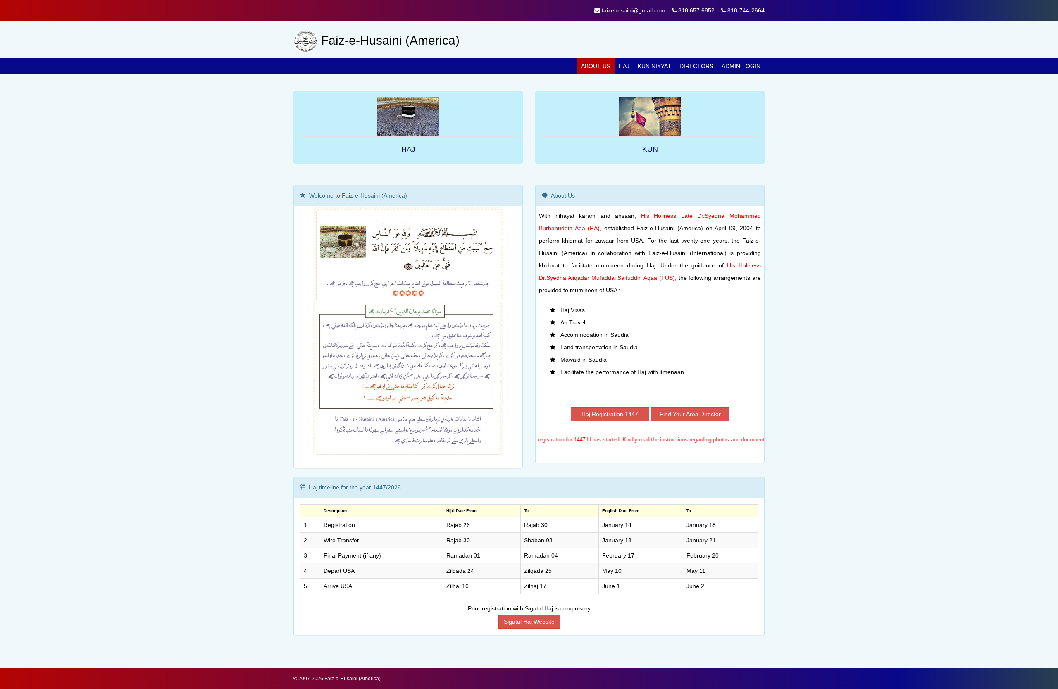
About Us (595, 66)
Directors (696, 66)
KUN (650, 149)
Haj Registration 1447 (609, 414)
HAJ (408, 149)
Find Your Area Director (690, 414)
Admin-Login (741, 66)
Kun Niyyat (654, 66)
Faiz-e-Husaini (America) (352, 679)
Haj (624, 66)
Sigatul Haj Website (529, 621)
